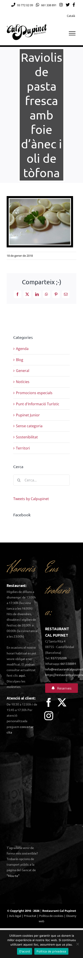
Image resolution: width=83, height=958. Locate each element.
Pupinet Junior (28, 415)
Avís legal (15, 916)
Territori (23, 448)
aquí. (22, 675)
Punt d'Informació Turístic (37, 403)
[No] (77, 944)
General (22, 370)
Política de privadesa (51, 951)
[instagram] (48, 715)
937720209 (59, 658)
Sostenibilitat (27, 437)
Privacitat (30, 916)
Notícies (22, 381)
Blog (19, 359)
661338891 (68, 664)
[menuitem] (71, 16)
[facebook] (48, 702)
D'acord (24, 951)
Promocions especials (34, 392)
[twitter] (62, 702)
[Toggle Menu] (72, 33)
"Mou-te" (13, 876)
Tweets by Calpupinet (31, 498)
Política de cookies (51, 916)
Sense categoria (29, 425)
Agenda (22, 348)
